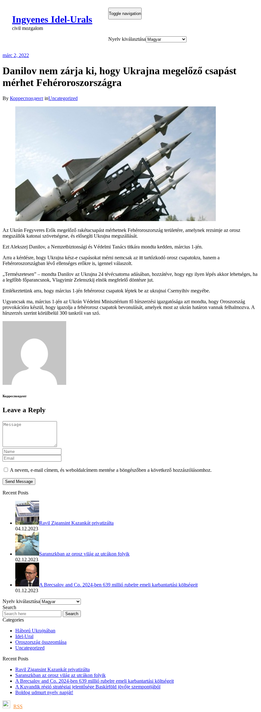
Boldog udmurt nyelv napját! (44, 692)
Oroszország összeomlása (41, 642)
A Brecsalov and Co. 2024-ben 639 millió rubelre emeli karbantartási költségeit (94, 681)
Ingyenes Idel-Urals (52, 19)
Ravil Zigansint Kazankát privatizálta (52, 669)
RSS (18, 706)
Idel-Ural (24, 636)
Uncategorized (63, 98)
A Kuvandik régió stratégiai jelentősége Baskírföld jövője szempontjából (87, 686)
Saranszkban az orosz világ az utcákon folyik (60, 675)
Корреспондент (26, 98)
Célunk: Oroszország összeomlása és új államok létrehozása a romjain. (128, 47)
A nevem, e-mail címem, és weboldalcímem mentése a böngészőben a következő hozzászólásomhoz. (111, 470)
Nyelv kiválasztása (127, 39)
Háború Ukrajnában (35, 630)
